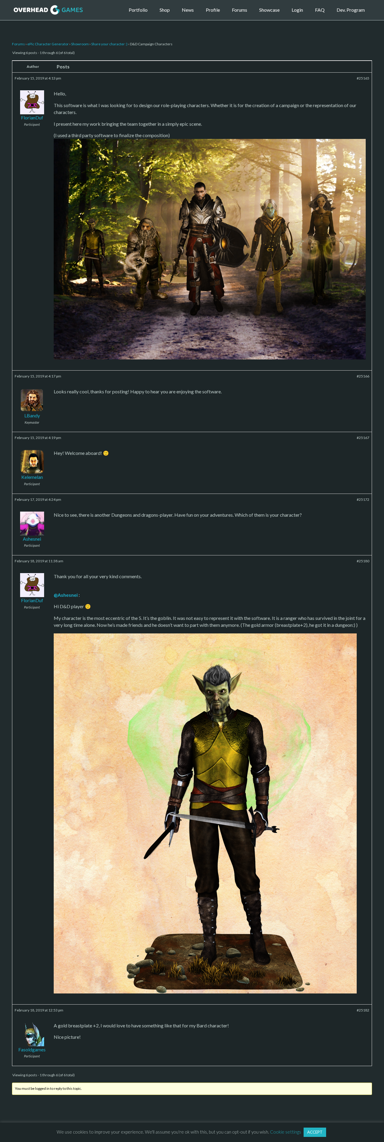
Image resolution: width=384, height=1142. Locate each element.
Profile (213, 10)
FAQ (320, 10)
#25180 (363, 561)
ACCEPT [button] (314, 1132)
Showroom (80, 44)
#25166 (363, 376)
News (188, 10)
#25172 (363, 499)
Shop (165, 10)
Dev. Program (351, 10)
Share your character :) (109, 44)
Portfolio (138, 10)
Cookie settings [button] (285, 1131)
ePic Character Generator (48, 44)
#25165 (363, 78)
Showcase (269, 10)
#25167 (363, 437)
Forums (239, 10)
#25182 (363, 1010)
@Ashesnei (66, 595)
